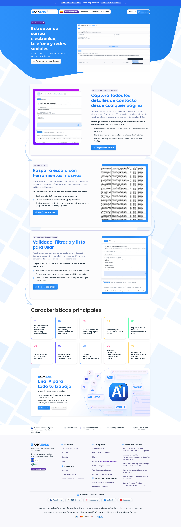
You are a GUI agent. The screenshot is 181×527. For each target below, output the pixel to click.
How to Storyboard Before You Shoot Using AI (135, 471)
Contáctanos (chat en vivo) (103, 474)
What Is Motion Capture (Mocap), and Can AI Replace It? (136, 465)
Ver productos (60, 408)
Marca (94, 457)
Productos (84, 12)
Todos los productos (70, 448)
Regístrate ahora (105, 148)
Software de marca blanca (103, 482)
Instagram (93, 500)
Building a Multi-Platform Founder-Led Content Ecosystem (136, 450)
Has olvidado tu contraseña (73, 479)
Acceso (132, 12)
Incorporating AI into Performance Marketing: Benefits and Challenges (136, 457)
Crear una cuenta (69, 474)
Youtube (126, 500)
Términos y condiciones (101, 470)
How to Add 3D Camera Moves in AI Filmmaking (135, 478)
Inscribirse (145, 12)
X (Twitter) (75, 500)
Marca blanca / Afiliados (102, 453)
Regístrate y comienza (47, 61)
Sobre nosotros (98, 448)
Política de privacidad (101, 466)
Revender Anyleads (100, 486)
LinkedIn (110, 500)
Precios (95, 12)
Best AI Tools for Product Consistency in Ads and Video (134, 484)
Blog (63, 461)
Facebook (57, 500)
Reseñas (105, 12)
